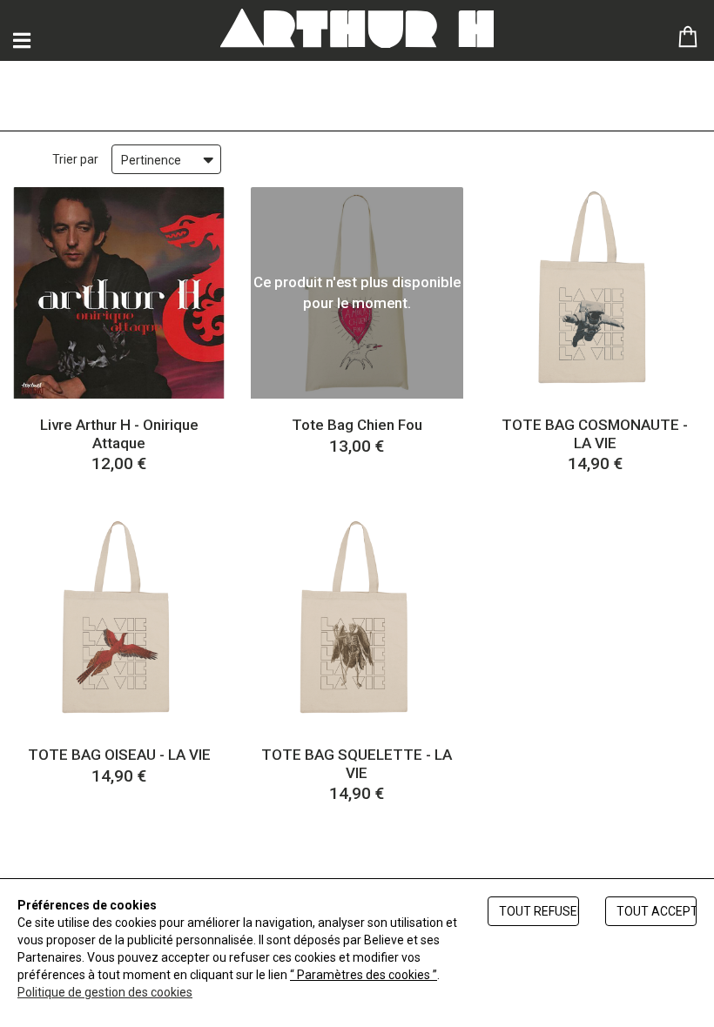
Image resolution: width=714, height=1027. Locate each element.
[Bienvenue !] (357, 28)
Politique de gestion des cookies (104, 992)
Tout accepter (656, 911)
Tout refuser (539, 911)
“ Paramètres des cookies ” (363, 975)
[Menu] (21, 40)
